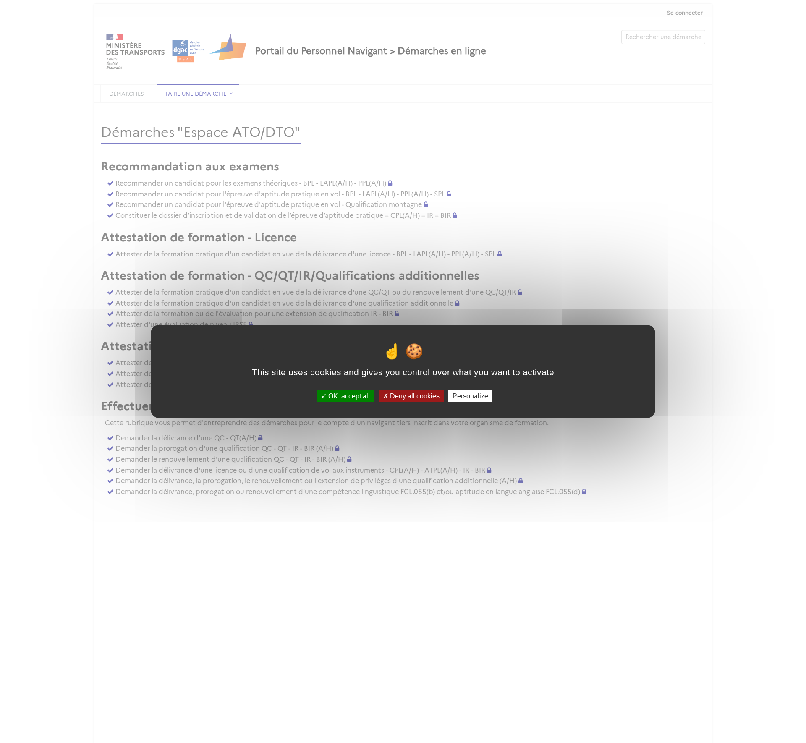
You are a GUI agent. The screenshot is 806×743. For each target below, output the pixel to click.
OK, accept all (348, 396)
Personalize (470, 396)
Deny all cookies (414, 396)
